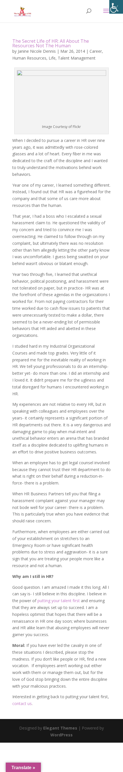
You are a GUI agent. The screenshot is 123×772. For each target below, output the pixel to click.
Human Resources (29, 58)
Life (52, 58)
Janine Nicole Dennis (37, 51)
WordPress (61, 735)
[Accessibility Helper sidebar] (116, 7)
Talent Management (77, 58)
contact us (22, 703)
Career (96, 51)
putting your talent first (58, 600)
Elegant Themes (60, 728)
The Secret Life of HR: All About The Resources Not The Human (50, 43)
